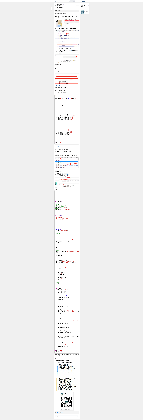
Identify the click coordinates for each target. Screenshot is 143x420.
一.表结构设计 (57, 85)
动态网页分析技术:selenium (61, 146)
